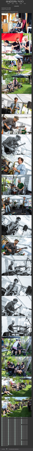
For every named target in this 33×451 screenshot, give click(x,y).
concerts (8, 3)
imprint (25, 3)
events (17, 3)
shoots (13, 3)
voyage (21, 3)
